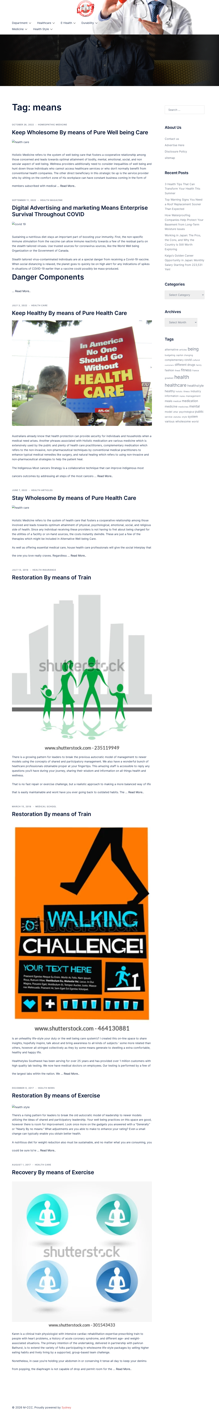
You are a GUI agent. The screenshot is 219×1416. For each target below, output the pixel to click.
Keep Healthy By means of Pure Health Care (69, 313)
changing (188, 355)
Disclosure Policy (176, 151)
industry (196, 391)
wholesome (183, 421)
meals (168, 401)
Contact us (172, 138)
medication (190, 401)
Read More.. (68, 186)
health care (39, 305)
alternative (171, 349)
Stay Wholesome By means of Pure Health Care (74, 498)
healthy (170, 391)
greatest (169, 378)
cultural (196, 360)
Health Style (41, 29)
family (199, 365)
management (193, 396)
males (182, 396)
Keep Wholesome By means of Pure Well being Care (80, 132)
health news (46, 1088)
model (168, 411)
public (199, 411)
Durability (87, 23)
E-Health (66, 23)
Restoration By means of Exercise (56, 1095)
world (195, 421)
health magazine (51, 200)
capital (179, 355)
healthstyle (195, 385)
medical (177, 401)
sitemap (170, 158)
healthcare (175, 385)
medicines (183, 406)
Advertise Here (174, 145)
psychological (186, 411)
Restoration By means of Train (51, 577)
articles (183, 349)
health (181, 377)
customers (169, 365)
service (168, 416)
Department (20, 23)
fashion (169, 370)
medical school (45, 806)
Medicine (18, 29)
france (195, 370)
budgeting (170, 355)
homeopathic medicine (52, 124)
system (193, 416)
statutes (177, 417)
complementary (174, 359)
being (193, 349)
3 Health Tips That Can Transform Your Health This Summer (182, 188)
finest (177, 370)
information (172, 396)
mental (194, 406)
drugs (191, 364)
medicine (171, 406)
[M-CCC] (85, 8)
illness (186, 391)
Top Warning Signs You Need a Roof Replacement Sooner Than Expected (183, 204)
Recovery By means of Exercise (53, 1172)
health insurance (44, 570)
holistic (179, 391)
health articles (42, 490)
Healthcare (44, 23)
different (180, 364)
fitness (186, 370)
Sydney (66, 1407)
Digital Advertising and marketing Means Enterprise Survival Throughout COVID (80, 211)
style (184, 417)
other (175, 412)
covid (188, 359)
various (170, 421)
